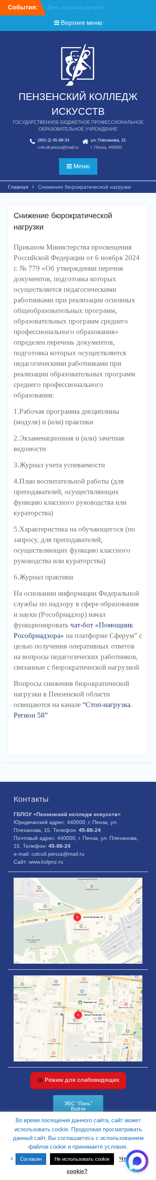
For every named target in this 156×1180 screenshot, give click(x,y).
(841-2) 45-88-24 (53, 140)
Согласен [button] (31, 1159)
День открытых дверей (75, 7)
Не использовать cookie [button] (82, 1159)
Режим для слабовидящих (81, 1080)
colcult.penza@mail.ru (58, 147)
